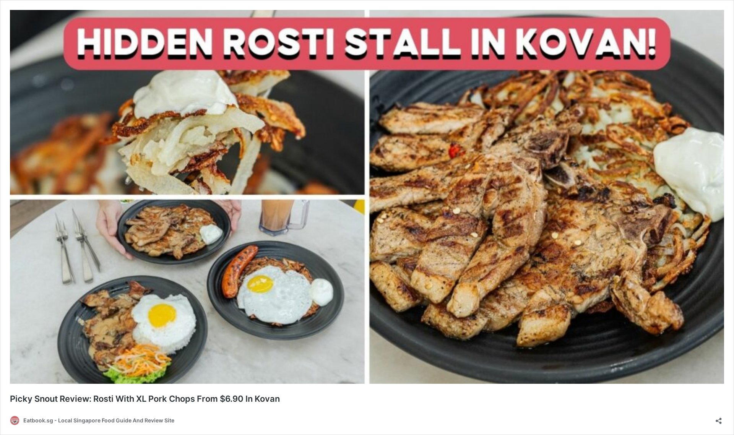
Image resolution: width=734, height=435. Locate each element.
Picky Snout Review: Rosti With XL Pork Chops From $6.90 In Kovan (145, 399)
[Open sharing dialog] (718, 418)
